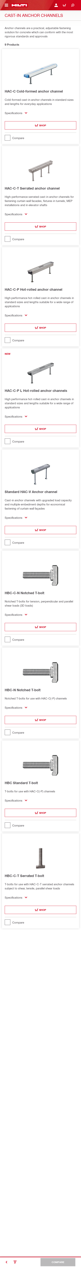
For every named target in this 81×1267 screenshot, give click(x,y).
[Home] (19, 5)
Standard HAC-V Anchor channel (31, 492)
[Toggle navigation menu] (6, 5)
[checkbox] (40, 138)
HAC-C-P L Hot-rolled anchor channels (36, 390)
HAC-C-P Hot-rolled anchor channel (33, 289)
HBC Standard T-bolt (21, 783)
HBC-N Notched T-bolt (22, 690)
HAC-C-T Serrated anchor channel (32, 188)
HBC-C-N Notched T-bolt (24, 593)
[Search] (73, 5)
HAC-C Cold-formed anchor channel (34, 91)
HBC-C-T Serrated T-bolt (24, 876)
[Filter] (15, 1262)
